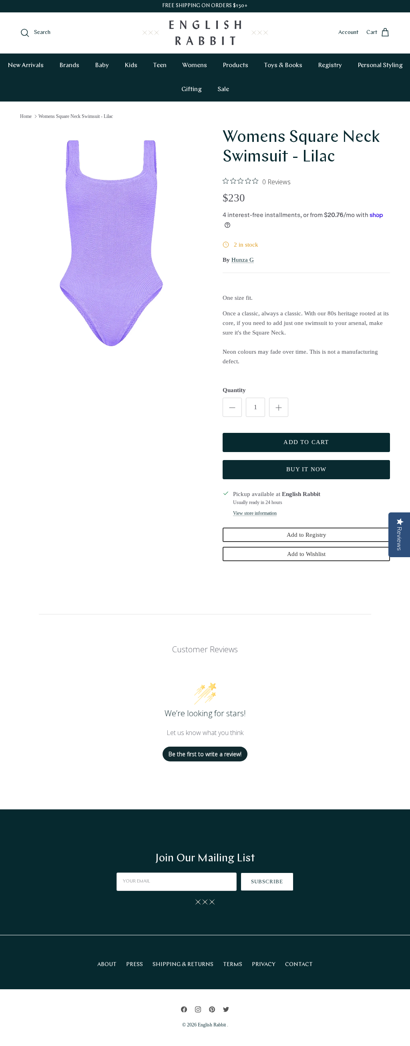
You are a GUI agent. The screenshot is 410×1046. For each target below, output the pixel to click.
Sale (223, 89)
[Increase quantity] (278, 407)
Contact (299, 965)
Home (26, 116)
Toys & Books (283, 65)
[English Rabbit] (205, 32)
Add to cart (306, 442)
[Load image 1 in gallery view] (112, 243)
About (107, 965)
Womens (194, 65)
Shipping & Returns (183, 965)
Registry (330, 65)
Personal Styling (380, 65)
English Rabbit (212, 1025)
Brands (69, 65)
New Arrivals (26, 65)
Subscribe (267, 882)
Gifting (191, 89)
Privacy (263, 965)
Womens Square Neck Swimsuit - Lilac (75, 116)
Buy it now (306, 469)
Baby (102, 65)
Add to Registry (306, 535)
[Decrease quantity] (232, 407)
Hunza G (242, 260)
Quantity (234, 390)
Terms (232, 965)
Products (235, 65)
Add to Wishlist (306, 554)
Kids (131, 65)
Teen (160, 65)
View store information (255, 513)
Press (134, 965)
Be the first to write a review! (205, 754)
